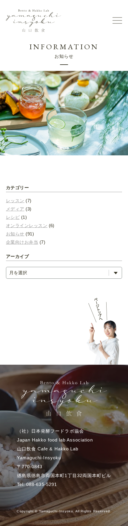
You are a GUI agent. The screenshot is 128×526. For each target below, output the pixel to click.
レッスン (15, 200)
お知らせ (15, 233)
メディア (15, 208)
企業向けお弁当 (22, 242)
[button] (117, 20)
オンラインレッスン (26, 225)
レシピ (13, 217)
